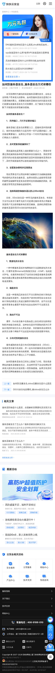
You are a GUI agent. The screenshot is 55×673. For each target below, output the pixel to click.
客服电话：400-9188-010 (29, 622)
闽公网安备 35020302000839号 (18, 661)
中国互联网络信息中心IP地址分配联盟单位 (18, 667)
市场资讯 (14, 12)
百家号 (29, 647)
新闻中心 (5, 12)
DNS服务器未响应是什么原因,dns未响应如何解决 (27, 44)
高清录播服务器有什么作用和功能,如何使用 (25, 60)
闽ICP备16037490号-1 (11, 657)
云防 (38, 3)
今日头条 (9, 647)
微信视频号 (30, 641)
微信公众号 (10, 641)
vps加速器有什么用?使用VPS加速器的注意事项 (27, 52)
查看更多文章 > (13, 76)
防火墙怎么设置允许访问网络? (19, 68)
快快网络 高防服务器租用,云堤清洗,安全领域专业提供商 (10, 4)
